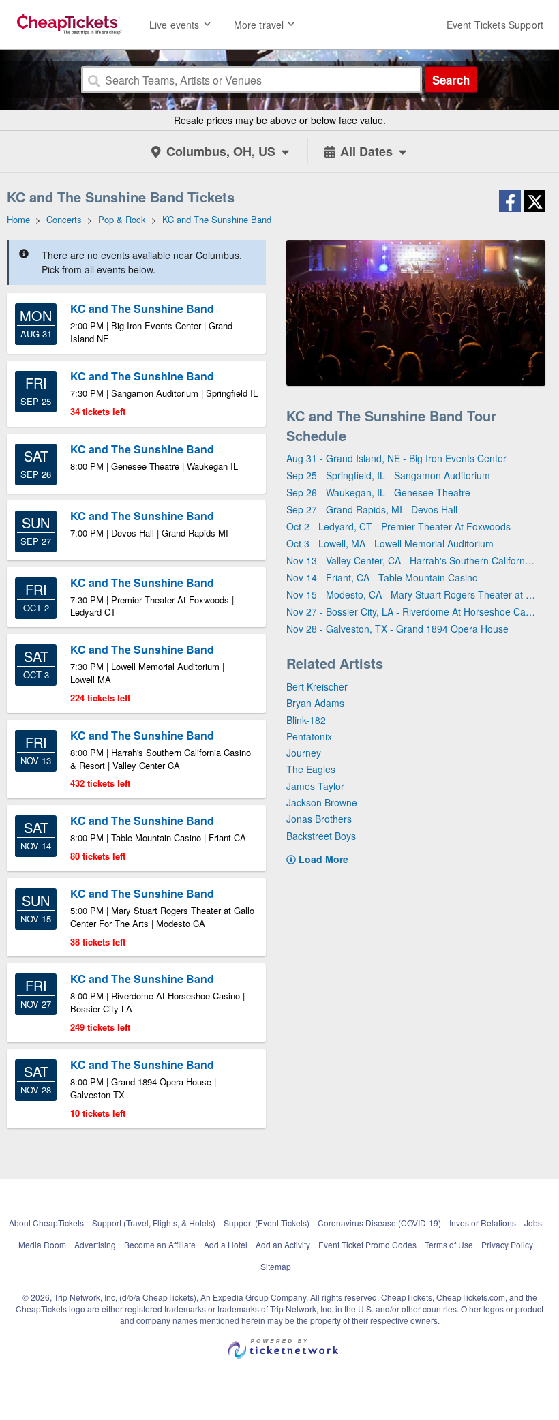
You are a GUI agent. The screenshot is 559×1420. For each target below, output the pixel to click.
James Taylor (315, 786)
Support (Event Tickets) (266, 1222)
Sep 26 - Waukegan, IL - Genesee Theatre (378, 492)
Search (451, 80)
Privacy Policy (507, 1244)
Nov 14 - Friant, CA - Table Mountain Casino (382, 577)
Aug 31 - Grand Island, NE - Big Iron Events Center (396, 458)
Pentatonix (309, 736)
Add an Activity (283, 1244)
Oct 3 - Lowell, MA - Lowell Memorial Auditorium (390, 543)
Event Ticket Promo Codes (367, 1244)
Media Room (42, 1244)
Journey (303, 752)
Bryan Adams (315, 703)
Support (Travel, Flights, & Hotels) (153, 1222)
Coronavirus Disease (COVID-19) (379, 1222)
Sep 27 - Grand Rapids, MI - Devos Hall (371, 509)
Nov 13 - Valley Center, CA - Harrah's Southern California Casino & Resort (410, 560)
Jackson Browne (321, 802)
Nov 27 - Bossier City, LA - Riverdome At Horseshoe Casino (410, 611)
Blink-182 (306, 720)
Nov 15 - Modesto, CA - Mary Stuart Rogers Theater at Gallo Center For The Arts (410, 594)
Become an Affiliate (160, 1244)
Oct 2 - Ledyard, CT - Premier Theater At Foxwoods (398, 526)
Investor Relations (482, 1222)
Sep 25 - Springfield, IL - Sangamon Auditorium (388, 475)
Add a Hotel (225, 1244)
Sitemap (275, 1266)
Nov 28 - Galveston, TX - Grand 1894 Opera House (397, 628)
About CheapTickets (46, 1222)
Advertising (95, 1244)
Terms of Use (449, 1244)
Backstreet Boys (321, 836)
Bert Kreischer (317, 686)
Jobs (533, 1222)
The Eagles (310, 769)
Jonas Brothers (319, 819)
